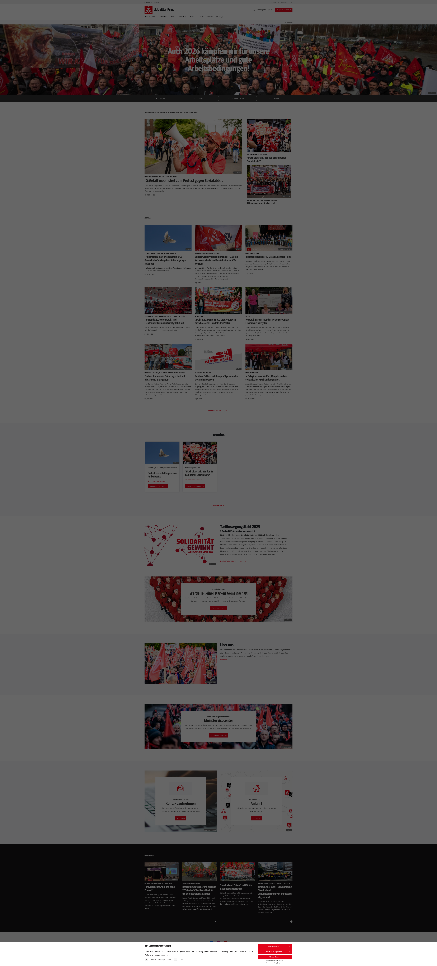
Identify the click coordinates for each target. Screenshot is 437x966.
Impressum (281, 963)
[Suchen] (253, 9)
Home (173, 16)
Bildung (219, 16)
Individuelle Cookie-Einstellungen (274, 960)
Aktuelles (182, 16)
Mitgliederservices (218, 735)
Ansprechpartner (238, 98)
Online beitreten (218, 608)
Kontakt (200, 98)
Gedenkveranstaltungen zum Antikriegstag (162, 474)
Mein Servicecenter (274, 2)
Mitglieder (156, 2)
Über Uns (163, 16)
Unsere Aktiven (151, 16)
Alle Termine (217, 505)
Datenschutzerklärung (271, 963)
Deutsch (283, 2)
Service (210, 16)
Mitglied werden (283, 9)
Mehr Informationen (157, 486)
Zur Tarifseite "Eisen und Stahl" (232, 561)
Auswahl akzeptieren (274, 951)
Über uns (223, 659)
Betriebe (193, 16)
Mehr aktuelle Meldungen (218, 410)
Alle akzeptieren (274, 946)
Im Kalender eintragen (157, 481)
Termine (276, 98)
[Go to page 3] (221, 921)
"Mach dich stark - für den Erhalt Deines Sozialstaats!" (199, 473)
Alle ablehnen (274, 957)
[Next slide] (291, 921)
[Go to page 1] (215, 921)
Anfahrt (162, 98)
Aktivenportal (148, 2)
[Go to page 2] (218, 921)
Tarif (201, 16)
